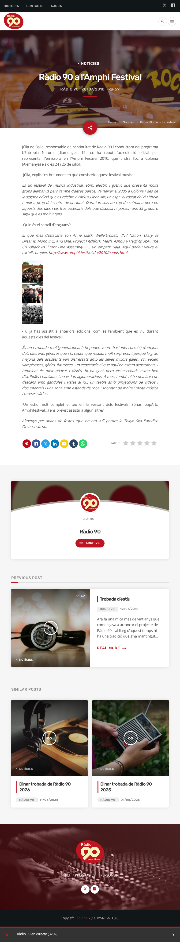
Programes (85, 875)
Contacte (34, 6)
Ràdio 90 (69, 89)
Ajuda (56, 6)
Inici (66, 875)
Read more (112, 648)
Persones (108, 875)
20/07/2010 (93, 89)
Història (11, 6)
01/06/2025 (130, 800)
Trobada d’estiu (115, 599)
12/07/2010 (129, 609)
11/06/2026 (49, 800)
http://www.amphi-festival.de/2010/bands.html (88, 252)
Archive (89, 543)
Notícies (128, 122)
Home (112, 122)
